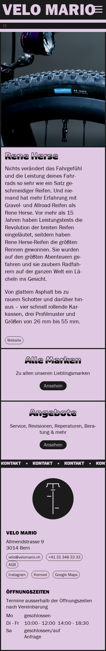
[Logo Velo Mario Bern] (53, 498)
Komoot (40, 574)
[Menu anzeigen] (97, 9)
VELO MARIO (49, 9)
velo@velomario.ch (24, 557)
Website (14, 340)
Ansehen (53, 385)
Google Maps (66, 574)
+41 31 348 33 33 (64, 557)
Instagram (17, 574)
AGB (12, 564)
